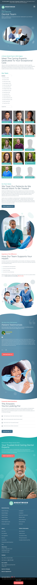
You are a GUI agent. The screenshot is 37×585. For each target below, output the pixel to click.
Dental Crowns (5, 515)
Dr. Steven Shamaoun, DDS (7, 99)
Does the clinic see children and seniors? (11, 425)
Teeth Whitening (22, 519)
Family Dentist (22, 521)
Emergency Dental (5, 523)
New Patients (22, 531)
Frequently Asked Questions (7, 542)
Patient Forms (22, 533)
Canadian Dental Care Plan (24, 540)
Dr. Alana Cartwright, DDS (6, 85)
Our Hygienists (5, 535)
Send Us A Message (6, 569)
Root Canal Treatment (23, 515)
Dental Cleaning (5, 510)
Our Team (4, 531)
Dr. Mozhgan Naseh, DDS (6, 88)
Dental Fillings (4, 517)
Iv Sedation (21, 513)
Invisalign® (21, 510)
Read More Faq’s (6, 431)
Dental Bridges (5, 513)
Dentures (21, 523)
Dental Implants (5, 519)
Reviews (3, 537)
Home (3, 10)
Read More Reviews (7, 354)
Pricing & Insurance (23, 537)
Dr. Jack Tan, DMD (5, 77)
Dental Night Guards (6, 521)
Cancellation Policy (23, 535)
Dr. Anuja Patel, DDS (6, 94)
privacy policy (18, 580)
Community (4, 540)
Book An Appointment (7, 206)
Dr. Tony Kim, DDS (5, 79)
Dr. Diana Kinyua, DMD (6, 81)
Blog (3, 544)
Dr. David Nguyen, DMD (6, 83)
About (3, 528)
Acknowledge (17, 582)
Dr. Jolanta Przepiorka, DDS (7, 97)
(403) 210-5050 (10, 557)
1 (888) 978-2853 (10, 560)
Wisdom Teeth (22, 517)
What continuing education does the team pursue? (13, 419)
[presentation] (2, 350)
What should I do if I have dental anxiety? (11, 422)
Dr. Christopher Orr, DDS (6, 90)
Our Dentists (4, 533)
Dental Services (5, 508)
